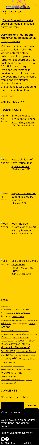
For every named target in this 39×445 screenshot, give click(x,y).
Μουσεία (7, 372)
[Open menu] (2, 4)
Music (3, 355)
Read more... (8, 96)
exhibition (6, 323)
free (20, 323)
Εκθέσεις (11, 362)
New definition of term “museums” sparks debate (22, 163)
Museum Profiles (25, 340)
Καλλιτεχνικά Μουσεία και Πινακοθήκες (16, 369)
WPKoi (27, 443)
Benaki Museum (18, 317)
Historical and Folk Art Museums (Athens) (15, 331)
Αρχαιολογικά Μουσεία (29, 359)
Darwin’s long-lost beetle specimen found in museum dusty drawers (19, 38)
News (9, 355)
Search (32, 405)
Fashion (14, 323)
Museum (6, 337)
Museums (8, 351)
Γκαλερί (4, 362)
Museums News (26, 351)
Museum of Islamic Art (7, 341)
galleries (24, 323)
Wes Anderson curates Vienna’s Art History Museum (23, 227)
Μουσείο (19, 373)
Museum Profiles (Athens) (16, 343)
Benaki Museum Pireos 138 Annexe (13, 320)
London (33, 334)
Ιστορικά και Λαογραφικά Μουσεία (12, 366)
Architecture (4, 306)
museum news (21, 337)
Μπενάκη (29, 380)
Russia (33, 355)
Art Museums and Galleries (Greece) (15, 313)
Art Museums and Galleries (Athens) (15, 309)
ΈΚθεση (7, 359)
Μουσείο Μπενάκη (8, 376)
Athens (6, 316)
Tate (2, 359)
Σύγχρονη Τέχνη (7, 383)
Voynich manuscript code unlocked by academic (23, 197)
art (10, 306)
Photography (26, 355)
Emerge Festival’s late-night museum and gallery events (23, 119)
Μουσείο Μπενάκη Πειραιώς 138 (12, 380)
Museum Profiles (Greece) (15, 347)
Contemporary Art (32, 320)
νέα (15, 383)
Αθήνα (16, 358)
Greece (5, 326)
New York (17, 355)
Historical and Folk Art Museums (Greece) (15, 334)
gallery (32, 323)
